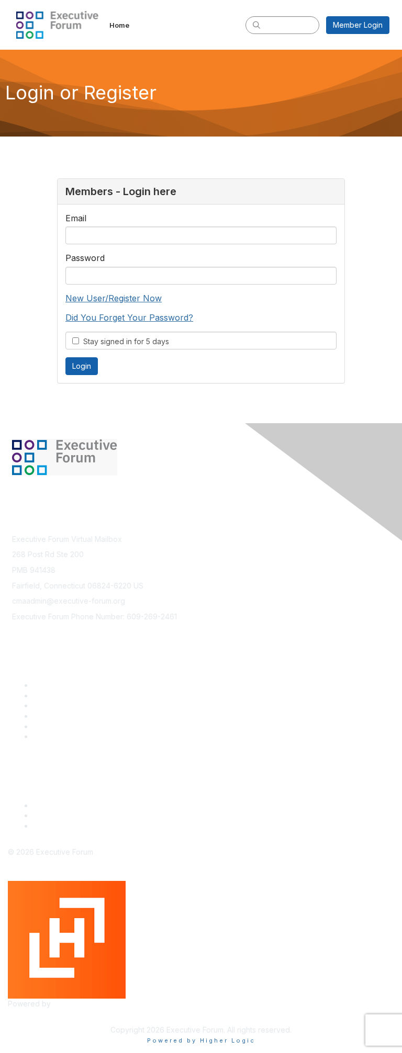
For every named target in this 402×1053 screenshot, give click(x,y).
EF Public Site (56, 825)
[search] (256, 24)
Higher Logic (75, 1003)
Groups (45, 726)
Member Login (358, 24)
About (43, 685)
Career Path (53, 705)
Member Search (60, 695)
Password (85, 258)
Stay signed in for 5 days (124, 341)
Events (44, 715)
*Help (43, 736)
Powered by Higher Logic (201, 1040)
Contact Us (52, 805)
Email (75, 218)
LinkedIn (47, 815)
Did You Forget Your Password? (129, 317)
